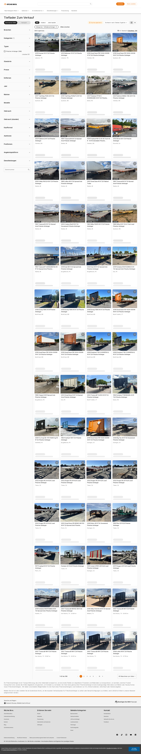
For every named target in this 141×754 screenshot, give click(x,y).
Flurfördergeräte (74, 727)
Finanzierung (65, 10)
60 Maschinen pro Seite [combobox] (126, 676)
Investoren (6, 719)
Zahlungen (39, 725)
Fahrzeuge (73, 725)
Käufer (38, 713)
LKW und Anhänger (75, 719)
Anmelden (120, 4)
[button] (95, 22)
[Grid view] (131, 22)
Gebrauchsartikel (74, 716)
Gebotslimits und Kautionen (43, 722)
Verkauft (24, 22)
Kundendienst (107, 713)
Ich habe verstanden (134, 749)
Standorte (74, 10)
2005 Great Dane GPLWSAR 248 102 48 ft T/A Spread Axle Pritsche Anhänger (72, 525)
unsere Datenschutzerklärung (10, 749)
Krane (71, 730)
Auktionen (25, 10)
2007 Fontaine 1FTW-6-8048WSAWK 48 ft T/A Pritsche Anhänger (97, 98)
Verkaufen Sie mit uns (109, 719)
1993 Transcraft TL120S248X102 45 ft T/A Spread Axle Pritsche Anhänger (46, 269)
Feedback (106, 722)
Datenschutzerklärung (9, 738)
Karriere (6, 722)
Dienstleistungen (52, 10)
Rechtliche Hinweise (22, 738)
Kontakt (134, 702)
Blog (5, 725)
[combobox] (116, 22)
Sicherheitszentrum (8, 727)
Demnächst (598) (10, 22)
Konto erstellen (131, 4)
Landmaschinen (74, 722)
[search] (28, 169)
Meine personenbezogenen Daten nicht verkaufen (42, 738)
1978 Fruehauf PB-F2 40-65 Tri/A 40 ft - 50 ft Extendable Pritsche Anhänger (98, 141)
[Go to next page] (102, 676)
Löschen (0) (26, 54)
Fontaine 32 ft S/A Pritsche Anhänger (72, 566)
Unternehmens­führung (9, 716)
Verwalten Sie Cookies (111, 748)
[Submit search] (91, 4)
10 (99, 676)
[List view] (135, 22)
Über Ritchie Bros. (8, 713)
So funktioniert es (37, 10)
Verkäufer (39, 716)
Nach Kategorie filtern (11, 10)
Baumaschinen (74, 713)
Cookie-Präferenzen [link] (61, 738)
